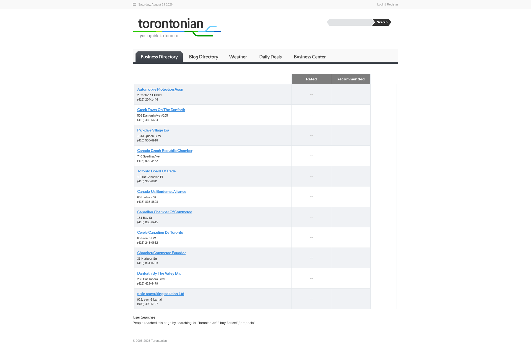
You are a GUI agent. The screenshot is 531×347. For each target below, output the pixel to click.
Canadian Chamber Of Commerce (164, 212)
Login (380, 4)
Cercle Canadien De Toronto (160, 232)
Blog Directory (203, 56)
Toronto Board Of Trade (156, 171)
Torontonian (177, 28)
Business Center (309, 56)
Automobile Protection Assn (160, 89)
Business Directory (159, 56)
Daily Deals (271, 56)
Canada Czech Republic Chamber (164, 150)
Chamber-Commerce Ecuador (161, 253)
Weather (238, 56)
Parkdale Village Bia (153, 130)
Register (392, 4)
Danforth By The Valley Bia (158, 273)
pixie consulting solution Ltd (160, 293)
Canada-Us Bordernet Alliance (161, 191)
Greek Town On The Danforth (161, 109)
